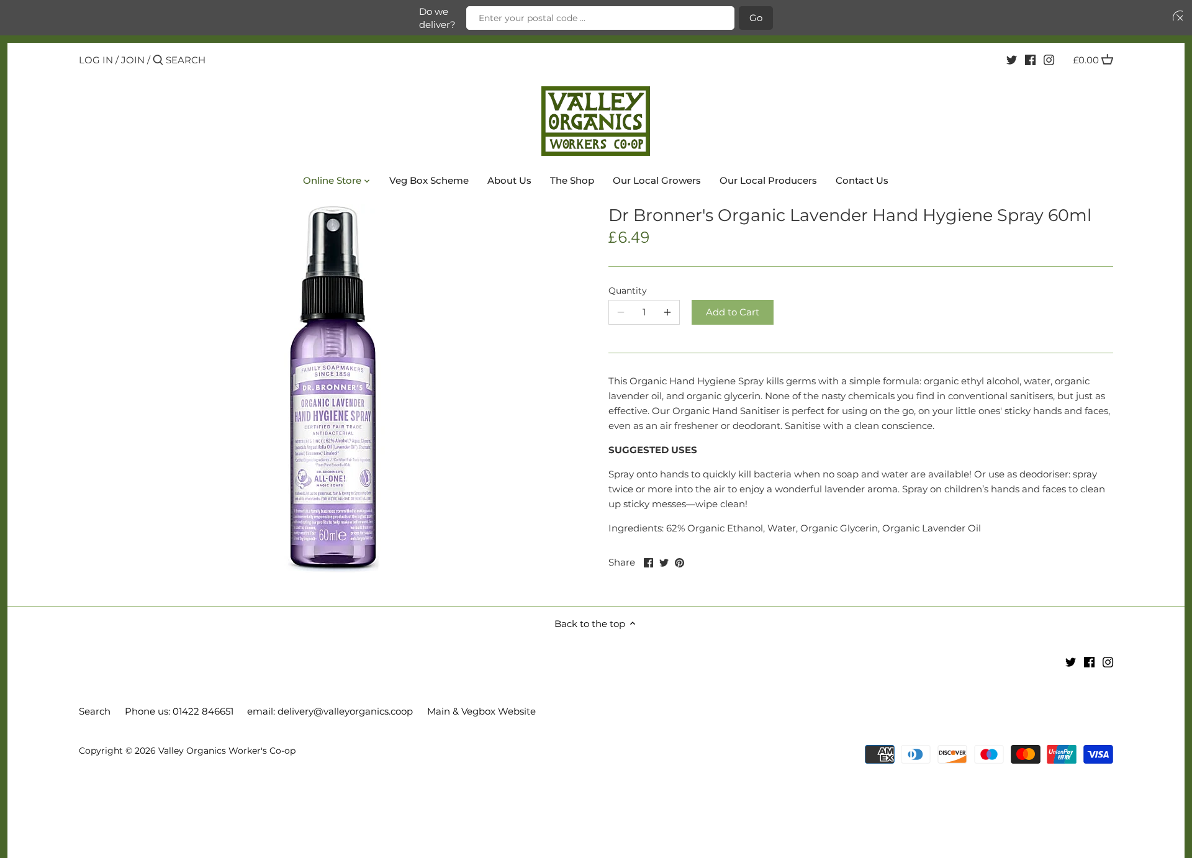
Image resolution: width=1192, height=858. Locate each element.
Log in (96, 60)
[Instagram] (1049, 59)
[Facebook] (1030, 59)
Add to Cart (732, 312)
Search (95, 711)
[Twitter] (1011, 59)
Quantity (627, 291)
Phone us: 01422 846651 (179, 711)
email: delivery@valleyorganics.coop (330, 711)
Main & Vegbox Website (481, 711)
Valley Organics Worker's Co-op (227, 751)
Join (133, 60)
